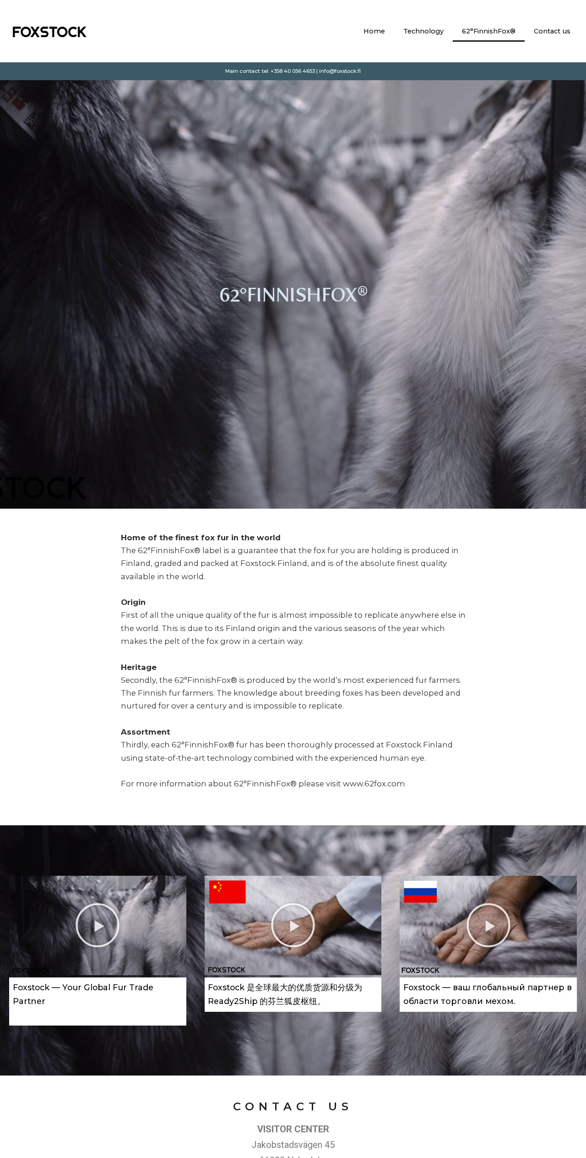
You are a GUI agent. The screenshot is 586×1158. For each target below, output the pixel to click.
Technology (423, 31)
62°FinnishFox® (488, 31)
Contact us (552, 31)
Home (374, 31)
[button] (97, 925)
